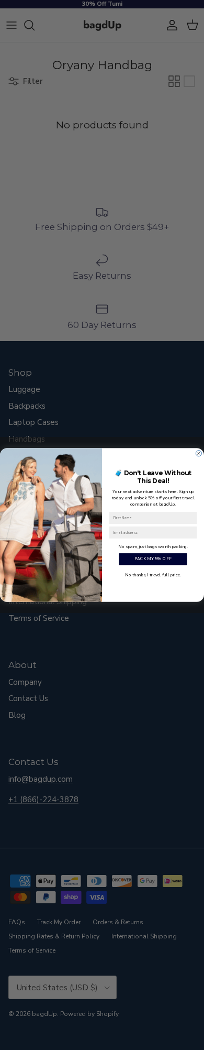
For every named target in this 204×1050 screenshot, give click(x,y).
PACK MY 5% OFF (153, 559)
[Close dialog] (198, 453)
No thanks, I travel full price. (152, 574)
